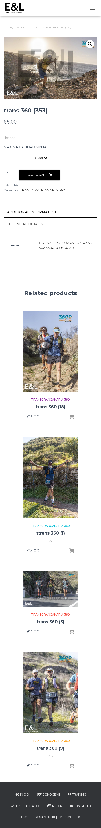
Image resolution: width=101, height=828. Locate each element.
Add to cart (37, 174)
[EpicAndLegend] (16, 8)
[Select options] (71, 417)
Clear (39, 158)
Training (79, 794)
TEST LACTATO (27, 806)
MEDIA (57, 806)
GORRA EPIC (49, 243)
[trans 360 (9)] (50, 692)
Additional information (31, 212)
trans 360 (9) (50, 748)
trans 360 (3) (50, 621)
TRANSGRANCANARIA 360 (32, 27)
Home (8, 27)
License (9, 138)
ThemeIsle (71, 817)
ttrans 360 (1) (50, 533)
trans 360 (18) (50, 406)
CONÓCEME (51, 794)
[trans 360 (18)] (50, 351)
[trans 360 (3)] (50, 589)
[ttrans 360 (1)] (50, 477)
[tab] (50, 212)
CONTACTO (82, 806)
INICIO (24, 794)
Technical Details (25, 224)
